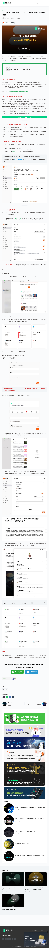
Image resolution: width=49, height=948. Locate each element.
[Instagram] (12, 939)
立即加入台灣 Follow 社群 (24, 117)
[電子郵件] (3, 697)
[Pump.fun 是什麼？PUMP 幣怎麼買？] (13, 900)
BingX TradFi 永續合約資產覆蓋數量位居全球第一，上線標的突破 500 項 (30, 807)
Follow (5, 689)
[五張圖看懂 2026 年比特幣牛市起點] (9, 844)
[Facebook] (10, 697)
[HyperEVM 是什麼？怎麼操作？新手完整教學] (13, 879)
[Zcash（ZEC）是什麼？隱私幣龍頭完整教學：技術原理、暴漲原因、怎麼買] (36, 879)
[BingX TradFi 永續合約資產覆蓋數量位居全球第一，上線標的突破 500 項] (9, 808)
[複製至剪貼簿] (13, 697)
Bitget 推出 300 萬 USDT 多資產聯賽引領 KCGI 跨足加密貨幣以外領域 (29, 855)
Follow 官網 (18, 218)
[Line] (7, 697)
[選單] (46, 3)
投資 (3, 10)
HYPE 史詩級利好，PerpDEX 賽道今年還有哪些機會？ (26, 831)
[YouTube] (10, 939)
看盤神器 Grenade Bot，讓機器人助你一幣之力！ (19, 91)
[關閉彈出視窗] (47, 932)
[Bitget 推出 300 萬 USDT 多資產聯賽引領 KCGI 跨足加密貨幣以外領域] (9, 856)
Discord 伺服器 (16, 150)
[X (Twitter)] (6, 939)
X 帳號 (13, 151)
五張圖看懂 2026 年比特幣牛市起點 (22, 843)
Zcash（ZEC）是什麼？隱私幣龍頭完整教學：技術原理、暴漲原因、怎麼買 (35, 888)
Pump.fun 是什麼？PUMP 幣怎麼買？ (11, 909)
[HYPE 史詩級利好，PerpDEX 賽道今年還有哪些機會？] (9, 832)
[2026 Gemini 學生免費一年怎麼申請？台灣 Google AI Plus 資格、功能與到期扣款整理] (9, 820)
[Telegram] (8, 939)
